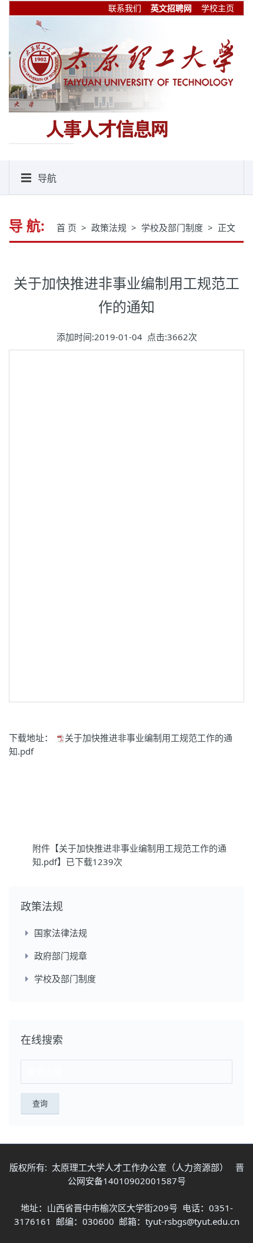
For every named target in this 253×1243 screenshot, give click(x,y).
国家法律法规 (60, 933)
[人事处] (126, 62)
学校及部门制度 (173, 227)
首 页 (67, 227)
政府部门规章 (60, 955)
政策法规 (110, 227)
